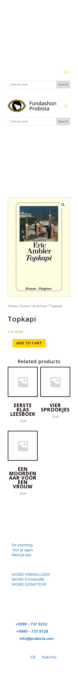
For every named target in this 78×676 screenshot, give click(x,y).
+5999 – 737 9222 (31, 624)
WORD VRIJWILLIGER (31, 574)
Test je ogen (22, 550)
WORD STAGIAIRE (28, 579)
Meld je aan (21, 554)
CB (32, 657)
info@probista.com (37, 638)
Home (12, 306)
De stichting (22, 545)
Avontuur (39, 306)
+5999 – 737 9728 (32, 631)
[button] (63, 204)
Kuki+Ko (49, 657)
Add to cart (29, 343)
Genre (25, 306)
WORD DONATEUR (29, 584)
